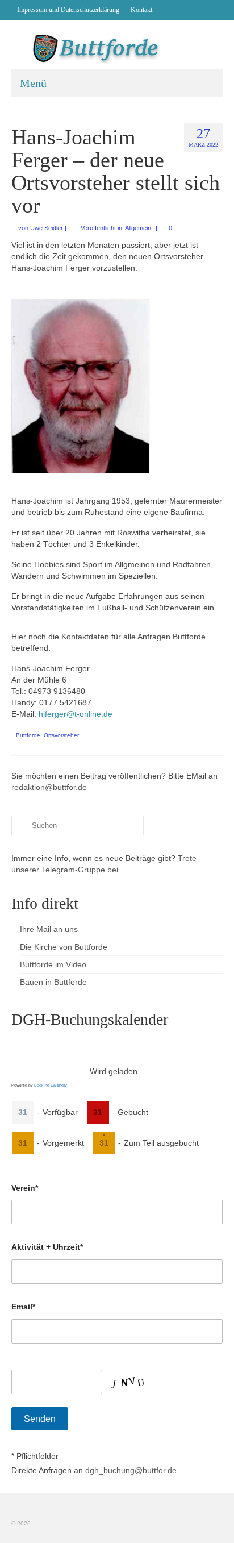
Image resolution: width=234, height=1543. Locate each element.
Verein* (24, 1187)
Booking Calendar (50, 1085)
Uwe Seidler (46, 227)
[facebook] (166, 9)
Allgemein (138, 227)
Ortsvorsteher (61, 735)
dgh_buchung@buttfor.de (131, 1470)
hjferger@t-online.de (75, 713)
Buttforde (28, 735)
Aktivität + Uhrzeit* (47, 1246)
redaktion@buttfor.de (49, 787)
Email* (23, 1306)
